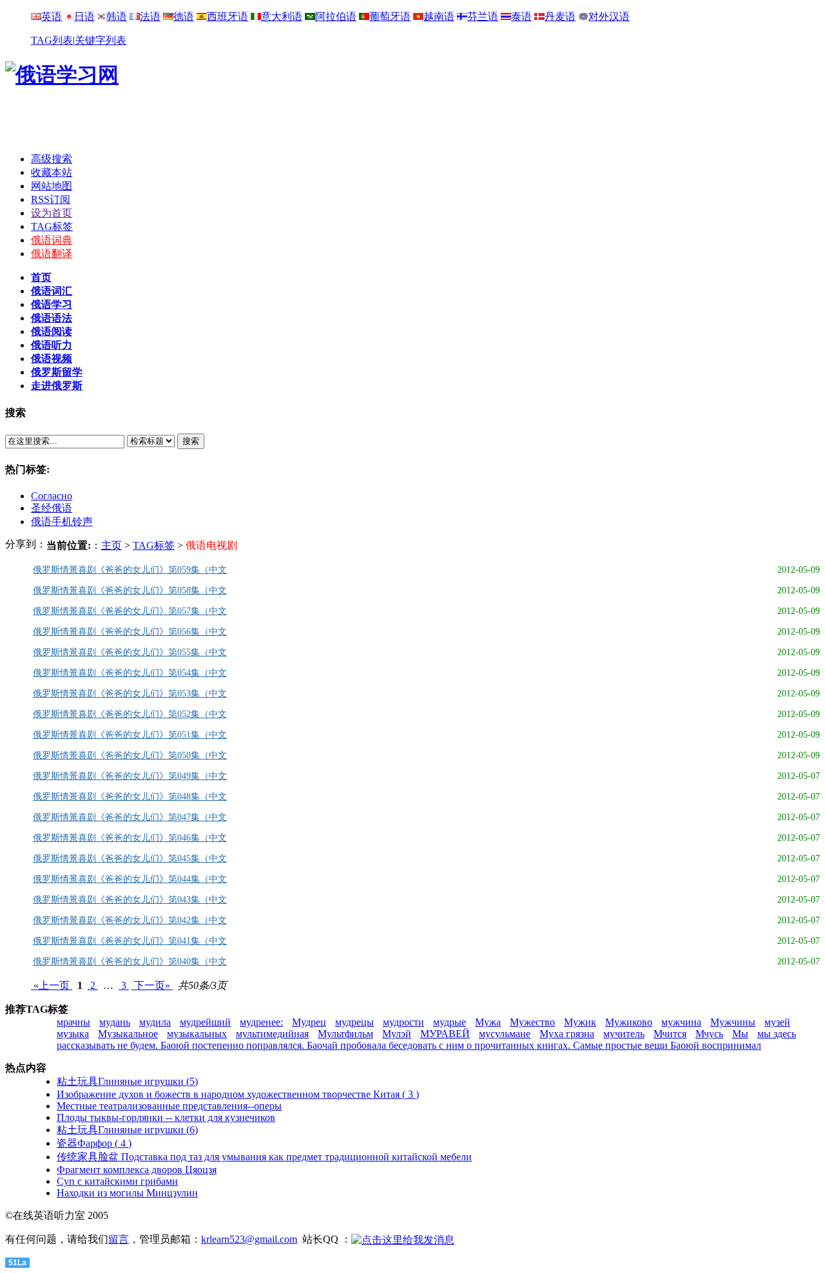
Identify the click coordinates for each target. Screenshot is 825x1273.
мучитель (624, 1033)
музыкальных (197, 1033)
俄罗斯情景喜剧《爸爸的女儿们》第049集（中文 (130, 776)
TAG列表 (52, 40)
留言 (118, 1239)
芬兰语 (482, 16)
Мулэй (396, 1033)
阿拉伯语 (335, 16)
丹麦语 (560, 16)
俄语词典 (51, 240)
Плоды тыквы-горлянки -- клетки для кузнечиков (166, 1117)
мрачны (73, 1022)
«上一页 (51, 985)
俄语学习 (51, 304)
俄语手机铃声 (62, 521)
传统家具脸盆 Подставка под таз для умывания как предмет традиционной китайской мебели (264, 1156)
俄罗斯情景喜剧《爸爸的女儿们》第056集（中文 (130, 631)
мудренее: (261, 1022)
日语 (84, 16)
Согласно (51, 495)
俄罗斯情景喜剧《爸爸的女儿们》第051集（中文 (130, 735)
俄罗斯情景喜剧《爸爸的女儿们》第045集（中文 (130, 858)
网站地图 (51, 185)
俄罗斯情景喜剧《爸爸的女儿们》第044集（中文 (130, 879)
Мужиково (628, 1022)
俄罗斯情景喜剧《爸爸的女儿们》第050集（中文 (130, 755)
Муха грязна (566, 1033)
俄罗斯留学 (56, 372)
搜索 (190, 441)
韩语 (116, 16)
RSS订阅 (50, 199)
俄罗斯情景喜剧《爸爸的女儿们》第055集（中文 (130, 652)
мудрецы (354, 1022)
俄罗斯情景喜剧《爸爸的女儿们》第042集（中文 (130, 920)
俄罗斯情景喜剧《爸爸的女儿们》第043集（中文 (130, 900)
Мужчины (732, 1022)
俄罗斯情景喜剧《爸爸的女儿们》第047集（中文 (130, 817)
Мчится (670, 1033)
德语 (183, 16)
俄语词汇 (51, 290)
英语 (51, 16)
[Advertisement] (412, 123)
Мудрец (309, 1022)
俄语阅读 (51, 331)
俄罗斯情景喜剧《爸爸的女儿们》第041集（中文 (130, 941)
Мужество (532, 1022)
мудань (114, 1022)
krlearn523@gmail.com (249, 1239)
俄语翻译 (51, 253)
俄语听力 (51, 345)
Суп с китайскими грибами (117, 1181)
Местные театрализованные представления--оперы (169, 1105)
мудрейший (205, 1022)
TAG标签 (52, 226)
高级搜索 (51, 158)
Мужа (488, 1022)
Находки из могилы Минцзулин (127, 1192)
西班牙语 (227, 16)
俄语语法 (51, 317)
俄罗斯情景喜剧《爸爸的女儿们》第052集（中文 (130, 714)
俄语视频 (51, 358)
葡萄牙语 (390, 16)
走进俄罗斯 (56, 385)
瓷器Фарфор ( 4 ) (94, 1143)
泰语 (521, 16)
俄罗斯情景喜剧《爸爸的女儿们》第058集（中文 (130, 590)
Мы (740, 1033)
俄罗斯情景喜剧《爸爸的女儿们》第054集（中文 (130, 673)
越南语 (438, 16)
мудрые (449, 1022)
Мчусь (709, 1033)
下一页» (152, 985)
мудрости (403, 1022)
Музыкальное (128, 1033)
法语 (150, 16)
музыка (73, 1033)
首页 (41, 277)
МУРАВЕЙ (445, 1033)
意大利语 (281, 16)
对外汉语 (609, 16)
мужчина (681, 1022)
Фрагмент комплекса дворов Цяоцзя (137, 1169)
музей (777, 1022)
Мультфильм (345, 1033)
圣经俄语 (51, 508)
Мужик (580, 1022)
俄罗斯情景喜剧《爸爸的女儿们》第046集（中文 (130, 838)
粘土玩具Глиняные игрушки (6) (127, 1129)
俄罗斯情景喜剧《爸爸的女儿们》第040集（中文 (130, 961)
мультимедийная (272, 1033)
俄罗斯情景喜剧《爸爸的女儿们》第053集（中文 (130, 693)
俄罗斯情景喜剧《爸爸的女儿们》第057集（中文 (130, 611)
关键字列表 (100, 40)
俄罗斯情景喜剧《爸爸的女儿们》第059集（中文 (130, 570)
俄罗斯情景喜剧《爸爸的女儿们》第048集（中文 (130, 796)
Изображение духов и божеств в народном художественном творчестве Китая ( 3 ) (238, 1094)
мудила (155, 1022)
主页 (111, 545)
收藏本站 (51, 172)
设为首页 (51, 212)
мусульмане (504, 1033)
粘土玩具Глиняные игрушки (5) (127, 1081)
